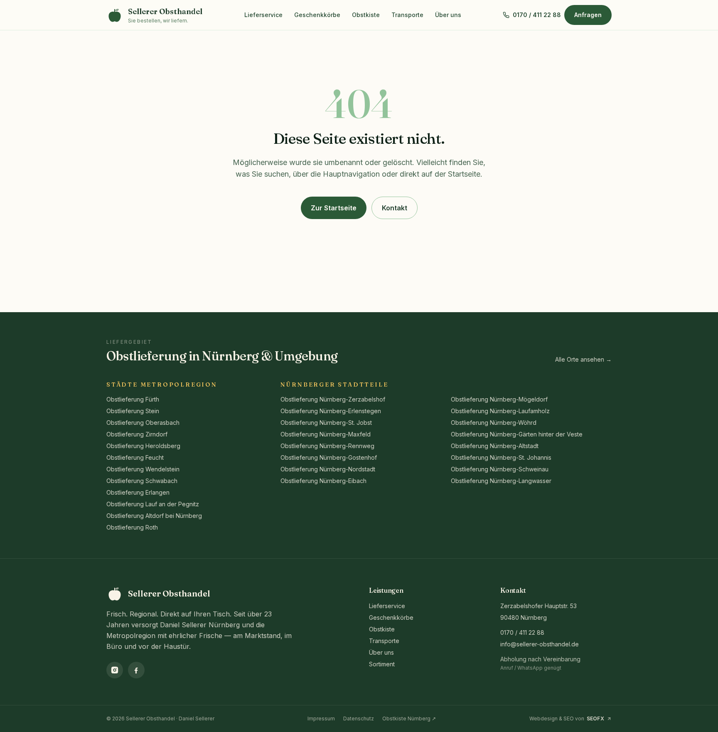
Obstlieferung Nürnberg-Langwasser (501, 480)
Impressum (321, 718)
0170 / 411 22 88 (522, 632)
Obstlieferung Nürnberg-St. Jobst (326, 422)
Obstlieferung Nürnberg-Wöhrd (493, 422)
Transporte (407, 14)
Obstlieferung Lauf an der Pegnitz (152, 504)
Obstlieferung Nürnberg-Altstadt (494, 445)
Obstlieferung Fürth (132, 399)
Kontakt (394, 208)
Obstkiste (366, 14)
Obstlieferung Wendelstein (143, 469)
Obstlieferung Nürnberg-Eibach (323, 480)
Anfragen (588, 14)
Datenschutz (358, 718)
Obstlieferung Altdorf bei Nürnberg (154, 515)
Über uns (448, 14)
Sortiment (382, 664)
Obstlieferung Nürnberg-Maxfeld (325, 434)
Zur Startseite (334, 208)
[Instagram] (114, 670)
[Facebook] (136, 670)
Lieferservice (263, 14)
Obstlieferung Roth (132, 527)
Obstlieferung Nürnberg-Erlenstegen (330, 410)
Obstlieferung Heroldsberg (143, 445)
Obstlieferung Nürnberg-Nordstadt (327, 469)
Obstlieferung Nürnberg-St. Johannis (501, 457)
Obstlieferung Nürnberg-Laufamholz (500, 410)
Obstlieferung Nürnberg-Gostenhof (328, 457)
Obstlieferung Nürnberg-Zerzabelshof (332, 399)
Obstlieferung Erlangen (138, 492)
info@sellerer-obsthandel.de (539, 644)
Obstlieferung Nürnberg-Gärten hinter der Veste (517, 434)
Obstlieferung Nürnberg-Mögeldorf (499, 399)
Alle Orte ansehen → (583, 359)
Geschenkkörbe (317, 14)
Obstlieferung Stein (132, 410)
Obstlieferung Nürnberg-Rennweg (327, 445)
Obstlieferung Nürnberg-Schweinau (499, 469)
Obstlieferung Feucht (135, 457)
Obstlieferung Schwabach (141, 480)
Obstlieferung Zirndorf (136, 434)
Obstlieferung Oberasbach (143, 422)
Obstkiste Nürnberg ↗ (409, 718)
